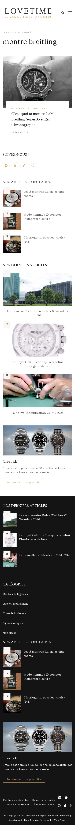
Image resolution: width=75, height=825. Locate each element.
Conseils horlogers (14, 613)
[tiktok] (23, 165)
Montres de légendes (28, 108)
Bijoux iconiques (13, 623)
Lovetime (30, 815)
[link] (32, 165)
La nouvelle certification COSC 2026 (37, 413)
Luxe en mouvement (15, 603)
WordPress (60, 820)
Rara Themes (31, 820)
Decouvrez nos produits (24, 482)
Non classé (9, 632)
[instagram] (15, 165)
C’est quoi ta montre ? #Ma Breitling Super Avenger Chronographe (33, 119)
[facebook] (6, 165)
